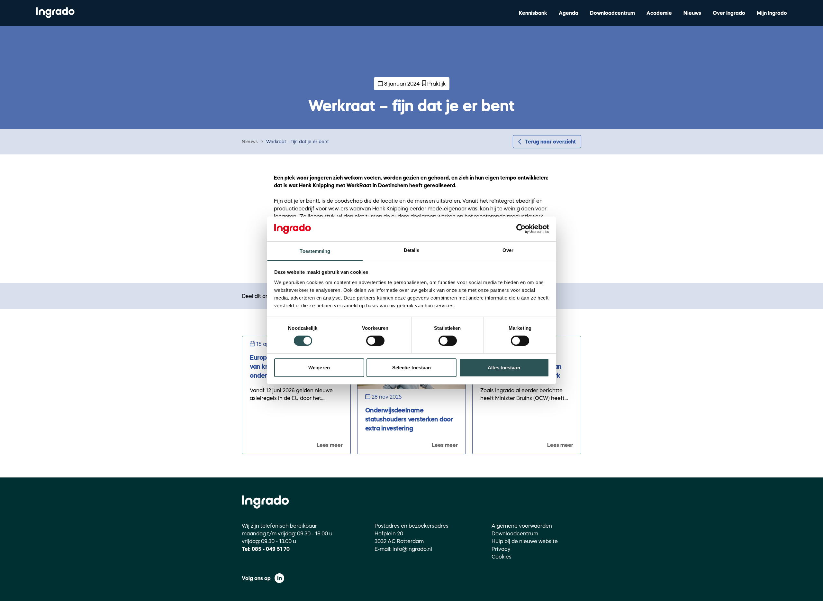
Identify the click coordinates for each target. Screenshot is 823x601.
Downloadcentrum (612, 12)
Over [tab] (507, 250)
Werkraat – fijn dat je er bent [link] (297, 141)
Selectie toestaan (411, 367)
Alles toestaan (504, 367)
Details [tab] (412, 250)
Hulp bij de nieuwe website (525, 541)
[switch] (375, 341)
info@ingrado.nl (412, 548)
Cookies (501, 556)
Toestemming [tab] (315, 251)
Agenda (568, 12)
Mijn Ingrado (772, 12)
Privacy (501, 548)
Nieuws (692, 12)
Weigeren (319, 367)
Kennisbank (533, 12)
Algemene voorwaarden (522, 525)
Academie (659, 12)
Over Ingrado (729, 12)
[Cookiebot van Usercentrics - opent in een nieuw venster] (521, 229)
